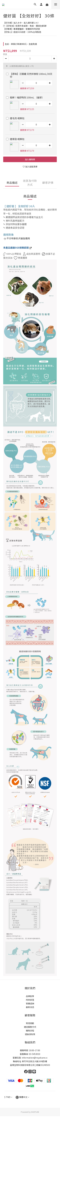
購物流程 (30, 1091)
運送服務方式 (30, 1087)
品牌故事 (30, 1057)
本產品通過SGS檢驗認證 (16, 247)
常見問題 (30, 1084)
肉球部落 (30, 1060)
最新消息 (30, 1068)
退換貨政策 (30, 1095)
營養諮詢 (30, 1064)
